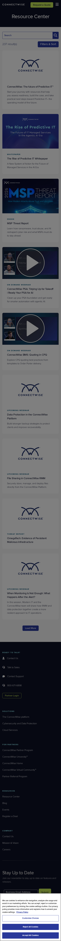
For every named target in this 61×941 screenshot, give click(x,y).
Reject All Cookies (30, 927)
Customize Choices (30, 918)
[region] (30, 917)
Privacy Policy (22, 912)
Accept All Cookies (30, 935)
